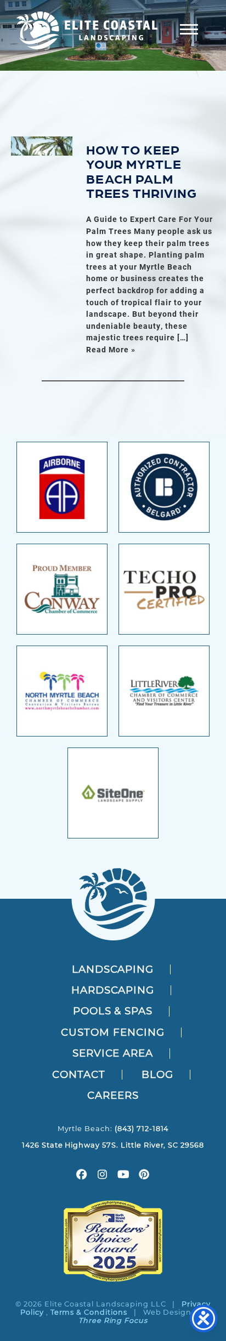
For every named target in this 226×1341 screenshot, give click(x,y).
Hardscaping (113, 990)
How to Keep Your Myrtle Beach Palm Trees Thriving (141, 170)
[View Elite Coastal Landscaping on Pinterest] (144, 1176)
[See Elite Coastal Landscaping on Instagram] (102, 1176)
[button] (189, 29)
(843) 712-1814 (141, 1129)
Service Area (113, 1053)
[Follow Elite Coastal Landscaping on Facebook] (81, 1176)
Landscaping (113, 969)
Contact (78, 1074)
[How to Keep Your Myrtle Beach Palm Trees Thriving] (41, 146)
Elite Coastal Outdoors (86, 30)
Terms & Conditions (88, 1312)
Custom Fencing (112, 1032)
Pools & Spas (113, 1011)
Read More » (110, 349)
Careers (113, 1095)
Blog (157, 1074)
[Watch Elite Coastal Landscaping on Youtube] (123, 1176)
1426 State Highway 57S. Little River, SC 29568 (113, 1145)
